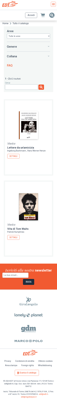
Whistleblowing (45, 365)
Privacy (7, 361)
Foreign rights (27, 365)
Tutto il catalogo (21, 23)
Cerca (7, 83)
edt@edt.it (43, 394)
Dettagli (13, 156)
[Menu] (53, 4)
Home (5, 23)
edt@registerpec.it (29, 397)
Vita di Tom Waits (17, 228)
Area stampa (11, 365)
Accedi (31, 15)
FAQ (10, 65)
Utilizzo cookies (45, 361)
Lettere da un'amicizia (20, 147)
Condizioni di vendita (24, 361)
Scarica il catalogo (28, 372)
